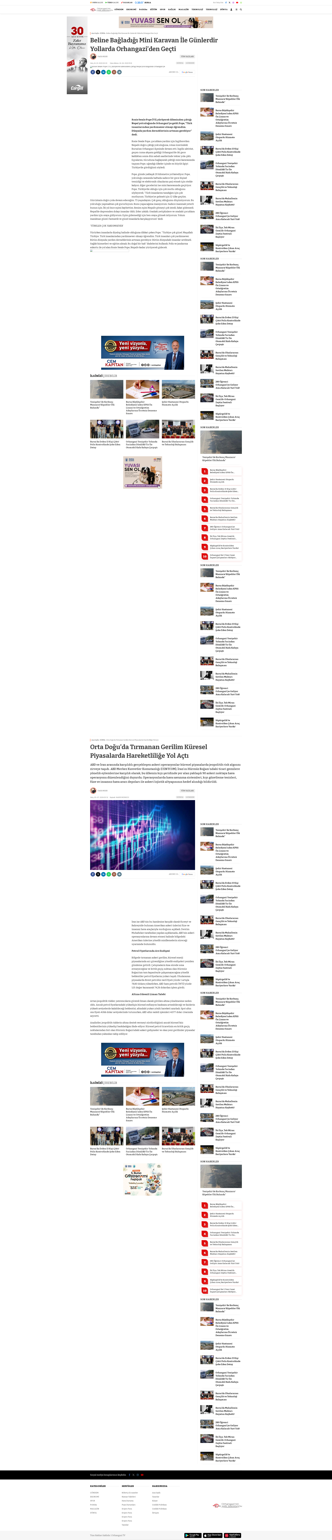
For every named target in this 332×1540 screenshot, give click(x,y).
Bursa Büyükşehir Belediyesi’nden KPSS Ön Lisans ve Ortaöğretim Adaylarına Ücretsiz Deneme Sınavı (223, 471)
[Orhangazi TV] (101, 11)
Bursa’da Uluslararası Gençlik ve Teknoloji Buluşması (224, 509)
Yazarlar (155, 1497)
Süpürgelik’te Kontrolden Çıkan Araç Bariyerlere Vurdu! (224, 547)
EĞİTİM (153, 9)
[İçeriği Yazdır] (119, 72)
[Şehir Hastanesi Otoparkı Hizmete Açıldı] (178, 389)
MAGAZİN (184, 9)
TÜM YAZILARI (187, 56)
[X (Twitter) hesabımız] (229, 3)
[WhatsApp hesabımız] (241, 3)
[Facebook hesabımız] (226, 3)
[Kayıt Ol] (231, 9)
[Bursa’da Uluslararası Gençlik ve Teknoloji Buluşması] (178, 429)
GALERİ (97, 2)
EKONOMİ (131, 9)
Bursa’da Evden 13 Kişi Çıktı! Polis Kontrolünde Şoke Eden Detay (223, 490)
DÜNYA (224, 9)
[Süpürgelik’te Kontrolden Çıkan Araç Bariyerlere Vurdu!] (207, 251)
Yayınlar (125, 1525)
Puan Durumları (128, 1505)
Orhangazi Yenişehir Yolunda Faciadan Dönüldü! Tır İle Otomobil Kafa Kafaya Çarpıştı (224, 499)
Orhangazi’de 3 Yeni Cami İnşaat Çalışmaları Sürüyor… (223, 556)
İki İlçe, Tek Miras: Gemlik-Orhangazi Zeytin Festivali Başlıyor (223, 537)
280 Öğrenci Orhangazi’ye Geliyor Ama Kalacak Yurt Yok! (224, 528)
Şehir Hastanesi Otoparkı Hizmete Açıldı (222, 480)
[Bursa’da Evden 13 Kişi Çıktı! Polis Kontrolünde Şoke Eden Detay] (106, 429)
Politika (143, 9)
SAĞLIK (172, 9)
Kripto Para (127, 1509)
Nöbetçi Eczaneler (130, 1493)
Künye (155, 1501)
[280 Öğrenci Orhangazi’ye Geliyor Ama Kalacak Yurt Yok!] (207, 218)
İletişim (155, 1513)
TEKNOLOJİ (197, 9)
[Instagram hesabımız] (233, 3)
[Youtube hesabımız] (237, 3)
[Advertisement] (254, 55)
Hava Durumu (127, 1501)
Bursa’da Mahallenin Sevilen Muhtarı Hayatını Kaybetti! (223, 518)
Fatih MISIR (103, 56)
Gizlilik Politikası (159, 1505)
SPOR (162, 9)
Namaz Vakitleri (129, 1497)
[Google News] (187, 72)
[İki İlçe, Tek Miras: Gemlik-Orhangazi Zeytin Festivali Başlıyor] (207, 233)
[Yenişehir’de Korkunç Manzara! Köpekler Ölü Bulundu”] (106, 389)
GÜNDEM (118, 9)
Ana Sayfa (156, 1493)
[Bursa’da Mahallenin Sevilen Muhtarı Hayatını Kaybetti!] (207, 204)
